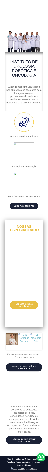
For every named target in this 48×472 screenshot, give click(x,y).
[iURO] (24, 8)
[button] (8, 339)
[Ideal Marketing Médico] (24, 468)
